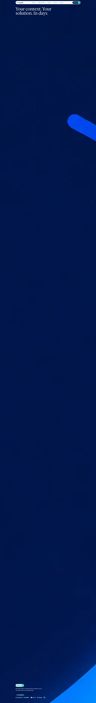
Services (49, 2)
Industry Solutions (41, 2)
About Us (55, 2)
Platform (33, 2)
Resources (62, 2)
